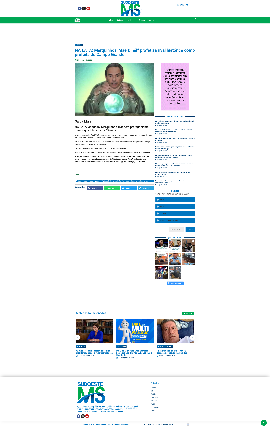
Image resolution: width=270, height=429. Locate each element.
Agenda (151, 20)
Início (111, 20)
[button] (196, 19)
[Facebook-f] (80, 8)
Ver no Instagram (176, 283)
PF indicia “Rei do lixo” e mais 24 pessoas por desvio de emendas (172, 352)
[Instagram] (84, 8)
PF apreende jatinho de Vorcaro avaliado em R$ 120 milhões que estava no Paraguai (173, 156)
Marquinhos (126, 181)
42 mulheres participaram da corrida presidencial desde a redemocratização (94, 352)
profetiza (141, 181)
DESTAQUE (81, 346)
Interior (129, 20)
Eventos (142, 20)
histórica (113, 181)
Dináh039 (99, 181)
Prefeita (134, 181)
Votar (190, 229)
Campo (87, 181)
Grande (106, 181)
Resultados (176, 229)
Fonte (77, 175)
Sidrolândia (121, 346)
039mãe (81, 181)
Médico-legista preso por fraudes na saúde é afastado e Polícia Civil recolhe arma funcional (174, 165)
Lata (119, 181)
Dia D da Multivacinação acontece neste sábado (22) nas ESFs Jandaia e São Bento (173, 131)
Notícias (120, 20)
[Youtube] (88, 8)
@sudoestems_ (175, 237)
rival (146, 181)
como (93, 181)
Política (79, 45)
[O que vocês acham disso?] (175, 259)
